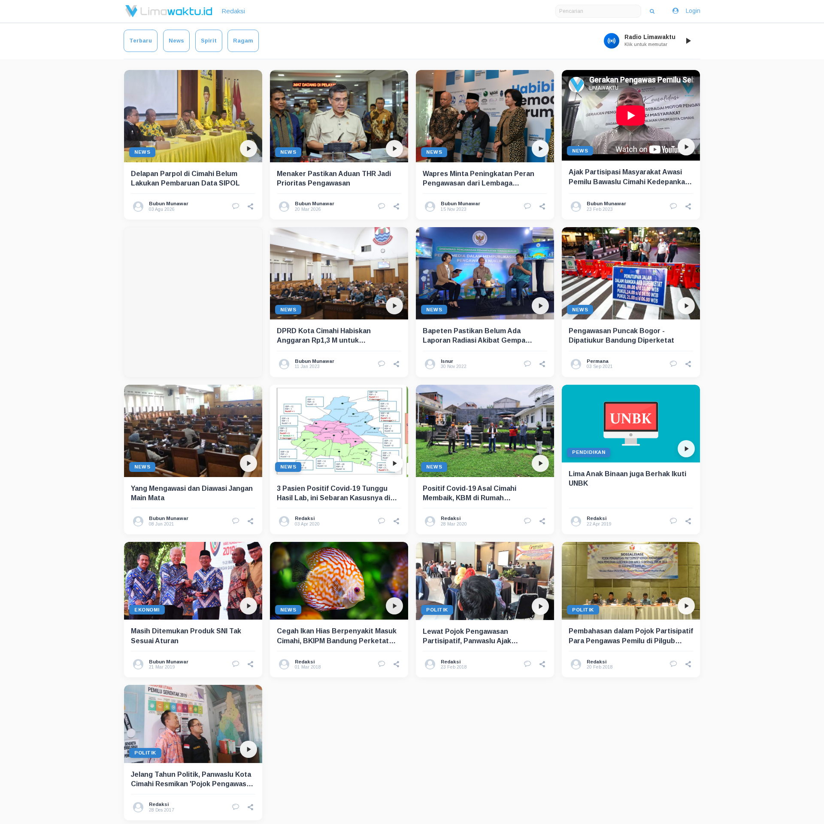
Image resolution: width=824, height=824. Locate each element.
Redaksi (233, 11)
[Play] (688, 40)
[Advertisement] (193, 302)
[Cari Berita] (652, 11)
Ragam (243, 40)
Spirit (209, 40)
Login (693, 10)
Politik (437, 609)
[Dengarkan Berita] (248, 148)
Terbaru (140, 40)
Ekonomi (147, 609)
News (176, 40)
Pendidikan (588, 452)
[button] (250, 206)
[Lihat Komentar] (235, 206)
